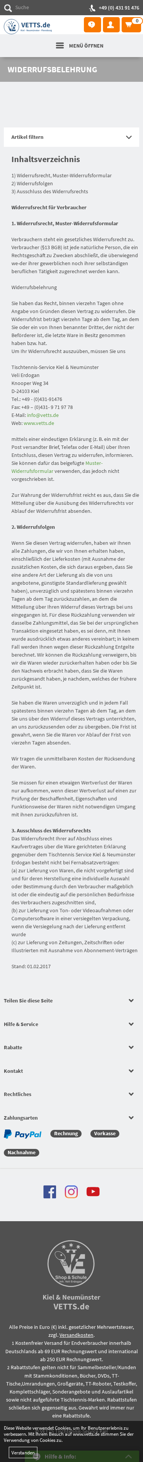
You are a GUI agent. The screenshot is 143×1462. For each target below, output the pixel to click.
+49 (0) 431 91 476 (119, 7)
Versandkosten (76, 1335)
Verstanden (23, 1452)
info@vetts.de (43, 415)
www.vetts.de (39, 423)
